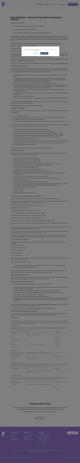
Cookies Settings (35, 53)
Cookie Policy (37, 50)
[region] (40, 51)
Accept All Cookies (44, 53)
